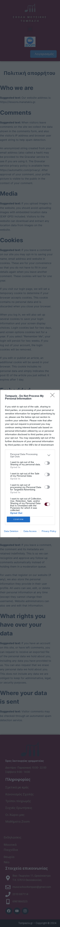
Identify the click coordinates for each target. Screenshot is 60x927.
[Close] (53, 396)
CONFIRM (19, 519)
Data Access (30, 531)
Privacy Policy (49, 531)
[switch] (47, 463)
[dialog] (30, 463)
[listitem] (30, 455)
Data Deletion (11, 531)
